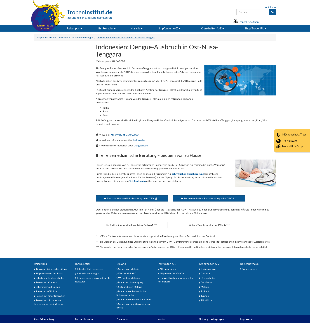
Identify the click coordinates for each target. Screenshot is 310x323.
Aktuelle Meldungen (87, 273)
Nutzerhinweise (84, 319)
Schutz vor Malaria (128, 268)
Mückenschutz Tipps (294, 134)
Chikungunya (207, 268)
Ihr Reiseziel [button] (106, 28)
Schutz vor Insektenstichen (50, 277)
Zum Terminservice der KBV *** (210, 225)
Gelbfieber (206, 282)
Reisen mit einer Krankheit (50, 295)
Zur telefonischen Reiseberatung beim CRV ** (210, 198)
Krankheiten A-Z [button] (211, 28)
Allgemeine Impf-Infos (171, 273)
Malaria (121, 263)
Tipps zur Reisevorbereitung (51, 268)
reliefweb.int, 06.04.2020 (124, 134)
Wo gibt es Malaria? (129, 277)
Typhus (204, 295)
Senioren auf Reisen (46, 291)
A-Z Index (270, 7)
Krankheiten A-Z (209, 263)
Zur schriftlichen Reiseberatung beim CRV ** (133, 198)
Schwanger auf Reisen (47, 286)
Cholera (205, 273)
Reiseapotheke (249, 263)
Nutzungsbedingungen (211, 319)
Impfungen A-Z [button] (168, 28)
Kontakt (162, 319)
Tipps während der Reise (49, 273)
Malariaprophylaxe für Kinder (135, 299)
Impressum (246, 319)
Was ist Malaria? (127, 273)
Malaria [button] (136, 28)
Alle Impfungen (168, 268)
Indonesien (139, 140)
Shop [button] (254, 28)
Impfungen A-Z (167, 263)
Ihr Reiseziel (290, 140)
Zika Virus (206, 300)
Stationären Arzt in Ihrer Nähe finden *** (133, 225)
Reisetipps (40, 263)
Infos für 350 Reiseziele (89, 268)
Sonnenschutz (249, 268)
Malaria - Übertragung (130, 282)
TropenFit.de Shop (292, 146)
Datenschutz (123, 319)
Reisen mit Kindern (46, 282)
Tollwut (204, 291)
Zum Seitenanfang (44, 319)
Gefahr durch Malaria (130, 286)
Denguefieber (141, 145)
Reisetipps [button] (73, 28)
